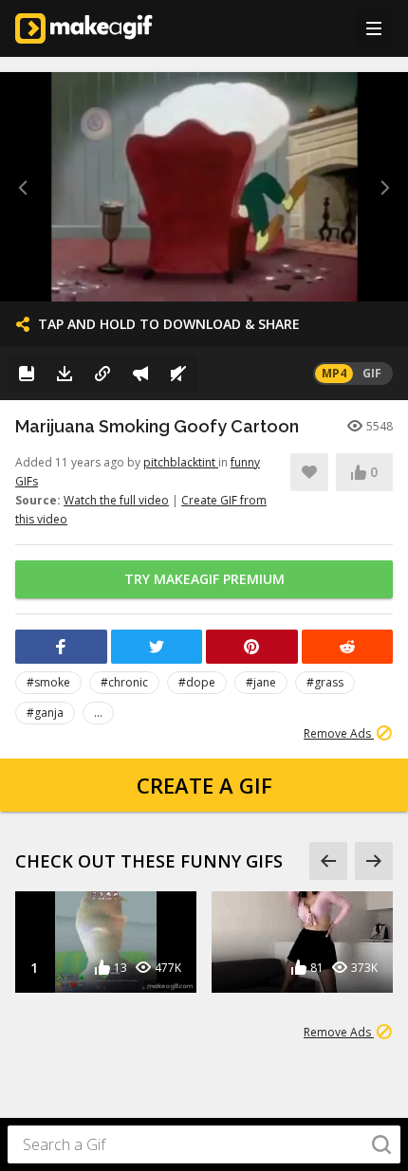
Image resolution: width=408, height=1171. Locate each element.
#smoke (48, 682)
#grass (324, 682)
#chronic (124, 682)
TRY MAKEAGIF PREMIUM (204, 579)
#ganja (45, 712)
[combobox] (204, 1144)
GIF (371, 373)
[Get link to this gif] (102, 374)
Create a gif (204, 785)
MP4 (334, 373)
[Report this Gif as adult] (140, 374)
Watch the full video (116, 500)
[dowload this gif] (64, 374)
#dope (196, 682)
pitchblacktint (180, 462)
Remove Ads (339, 733)
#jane (261, 682)
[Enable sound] (178, 374)
